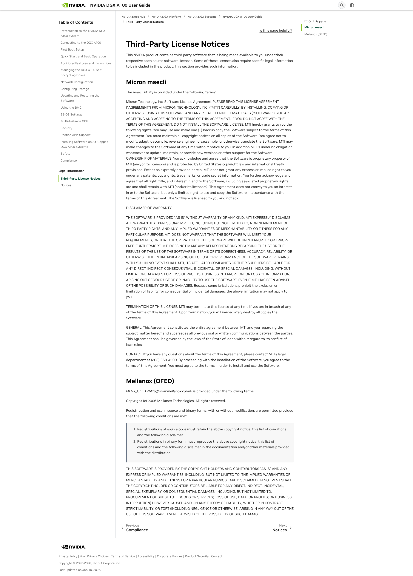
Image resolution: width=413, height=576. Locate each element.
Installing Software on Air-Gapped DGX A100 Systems (84, 144)
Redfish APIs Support (76, 135)
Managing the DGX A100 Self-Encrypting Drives (82, 72)
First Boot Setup (72, 49)
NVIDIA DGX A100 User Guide (242, 16)
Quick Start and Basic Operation (83, 56)
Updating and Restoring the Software (80, 98)
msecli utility (143, 92)
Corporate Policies (169, 556)
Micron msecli (314, 27)
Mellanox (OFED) (315, 34)
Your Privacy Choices (94, 556)
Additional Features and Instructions (86, 63)
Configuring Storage (75, 89)
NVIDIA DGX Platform (166, 16)
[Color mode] (351, 5)
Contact (216, 556)
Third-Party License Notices (80, 178)
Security (66, 128)
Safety (65, 154)
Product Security (197, 556)
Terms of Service (123, 556)
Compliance (69, 160)
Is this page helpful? (275, 30)
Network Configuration (77, 82)
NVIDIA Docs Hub (133, 16)
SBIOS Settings (71, 114)
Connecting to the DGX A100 (81, 43)
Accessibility (146, 556)
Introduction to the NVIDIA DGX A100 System (83, 33)
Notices (66, 185)
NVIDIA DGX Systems (202, 16)
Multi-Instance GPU (74, 121)
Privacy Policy (68, 556)
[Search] (341, 5)
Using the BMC (71, 107)
